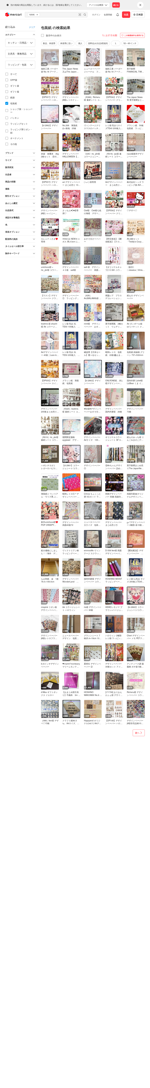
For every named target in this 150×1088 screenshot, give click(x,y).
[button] (37, 15)
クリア (32, 27)
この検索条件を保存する (134, 35)
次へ (137, 732)
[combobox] (56, 14)
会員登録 (108, 14)
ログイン (96, 14)
